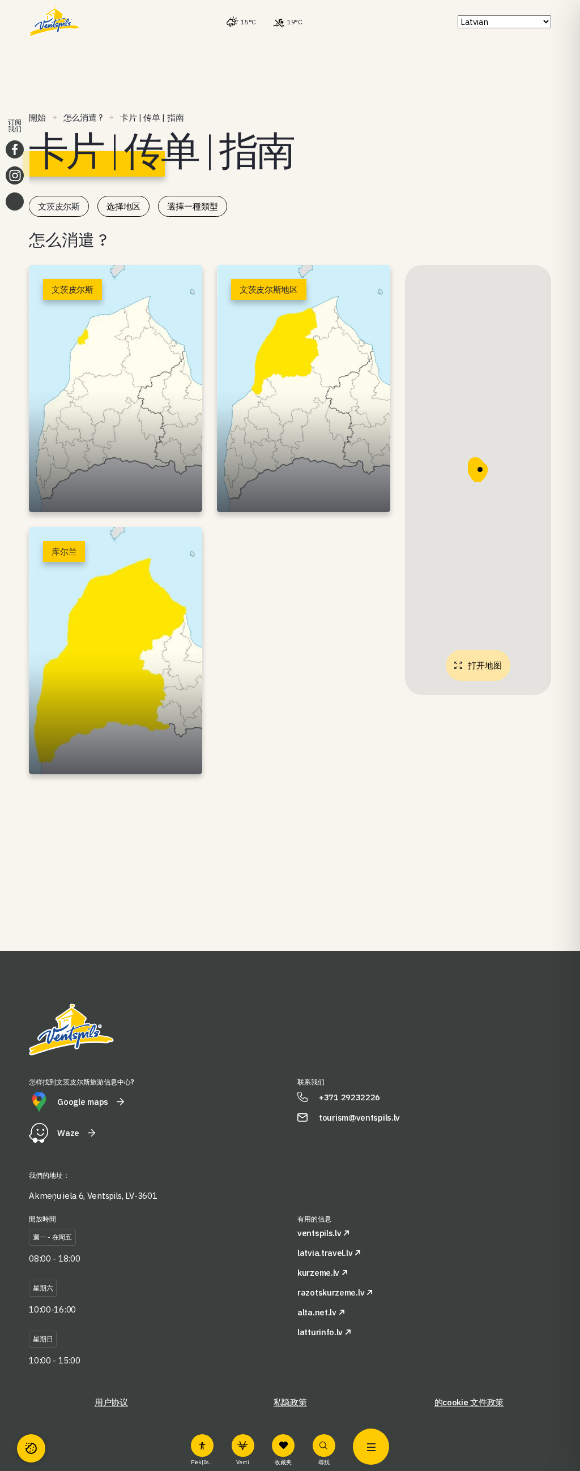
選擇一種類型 (192, 206)
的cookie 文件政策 (469, 1402)
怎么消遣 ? (83, 117)
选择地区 (123, 206)
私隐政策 (290, 1402)
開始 (37, 117)
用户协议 (111, 1402)
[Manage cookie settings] (31, 1448)
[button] (480, 472)
